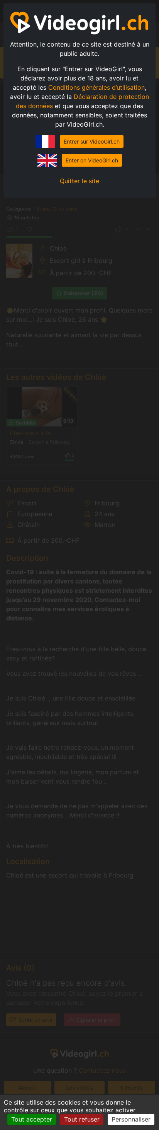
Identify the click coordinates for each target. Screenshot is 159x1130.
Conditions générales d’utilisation (96, 87)
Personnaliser (131, 1119)
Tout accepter (31, 1119)
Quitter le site (79, 181)
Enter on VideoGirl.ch (92, 160)
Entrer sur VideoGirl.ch (92, 141)
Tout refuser (82, 1119)
